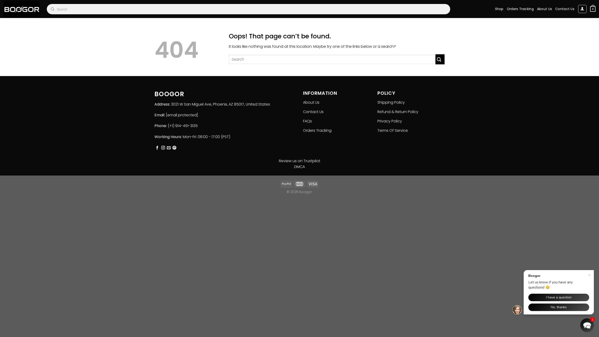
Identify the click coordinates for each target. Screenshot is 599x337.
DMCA (299, 166)
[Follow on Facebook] (157, 148)
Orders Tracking (520, 9)
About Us (544, 9)
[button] (587, 325)
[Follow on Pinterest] (174, 148)
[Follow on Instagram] (163, 148)
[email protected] (182, 115)
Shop (499, 9)
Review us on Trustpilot (299, 161)
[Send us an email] (169, 148)
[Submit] (440, 59)
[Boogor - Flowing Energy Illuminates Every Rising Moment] (22, 9)
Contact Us (564, 9)
